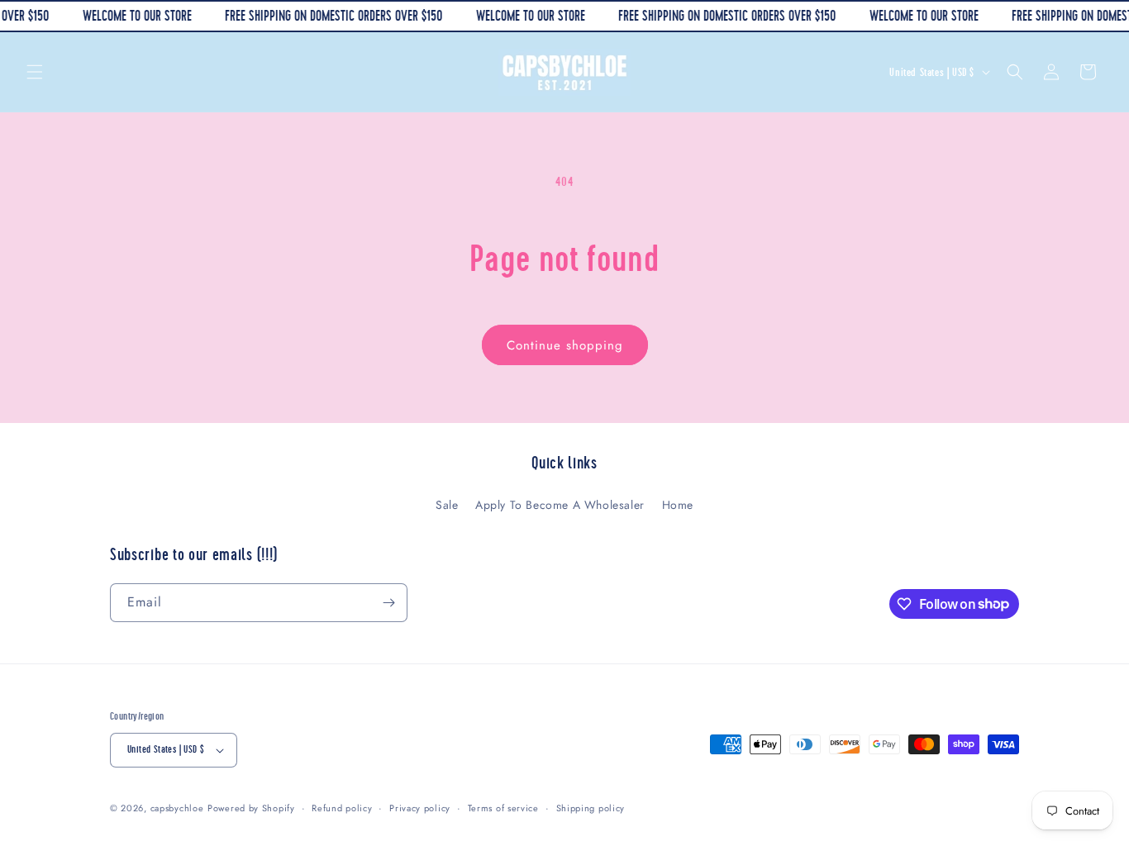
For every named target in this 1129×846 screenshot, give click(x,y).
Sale (447, 505)
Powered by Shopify (251, 808)
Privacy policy (419, 808)
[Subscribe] (388, 602)
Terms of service (503, 808)
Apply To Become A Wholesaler (560, 505)
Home (677, 505)
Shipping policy (591, 808)
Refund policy (342, 808)
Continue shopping (565, 345)
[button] (35, 72)
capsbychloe (177, 808)
